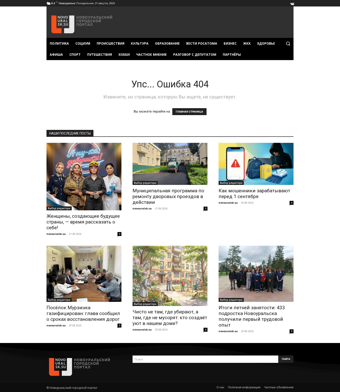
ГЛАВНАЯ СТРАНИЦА (189, 111)
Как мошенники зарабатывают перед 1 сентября (254, 193)
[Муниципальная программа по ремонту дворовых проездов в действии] (170, 164)
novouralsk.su (56, 234)
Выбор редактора (59, 208)
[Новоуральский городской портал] (83, 366)
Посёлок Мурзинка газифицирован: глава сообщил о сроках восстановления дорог (83, 313)
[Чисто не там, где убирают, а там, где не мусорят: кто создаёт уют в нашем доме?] (170, 276)
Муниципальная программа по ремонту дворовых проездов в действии (168, 196)
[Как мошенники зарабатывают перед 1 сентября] (256, 164)
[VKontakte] (292, 2)
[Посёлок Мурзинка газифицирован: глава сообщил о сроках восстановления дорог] (83, 274)
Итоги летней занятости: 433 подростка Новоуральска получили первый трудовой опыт (252, 316)
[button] (288, 43)
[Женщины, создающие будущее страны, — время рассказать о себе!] (83, 176)
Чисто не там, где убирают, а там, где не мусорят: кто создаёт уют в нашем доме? (170, 317)
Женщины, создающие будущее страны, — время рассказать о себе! (83, 221)
